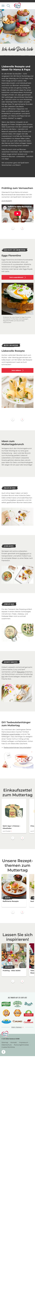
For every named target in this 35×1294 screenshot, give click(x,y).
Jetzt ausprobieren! (16, 277)
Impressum (24, 1042)
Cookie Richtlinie (8, 1047)
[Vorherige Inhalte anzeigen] (12, 228)
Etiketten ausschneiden (11, 734)
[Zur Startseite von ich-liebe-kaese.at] (17, 6)
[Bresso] (6, 1003)
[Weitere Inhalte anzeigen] (22, 228)
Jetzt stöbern (16, 370)
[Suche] (8, 6)
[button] (17, 1027)
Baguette (21, 672)
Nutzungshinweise (21, 1045)
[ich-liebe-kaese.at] (5, 1034)
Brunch (4, 124)
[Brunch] (28, 1003)
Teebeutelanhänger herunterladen (17, 747)
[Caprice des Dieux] (6, 1021)
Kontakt (13, 1042)
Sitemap (5, 1042)
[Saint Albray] (17, 1013)
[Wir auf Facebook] (3, 1052)
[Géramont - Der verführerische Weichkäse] (28, 1021)
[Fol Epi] (6, 1013)
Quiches (22, 553)
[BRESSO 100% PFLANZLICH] (17, 1004)
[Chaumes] (17, 1021)
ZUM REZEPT (7, 201)
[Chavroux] (28, 1013)
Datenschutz (7, 1045)
